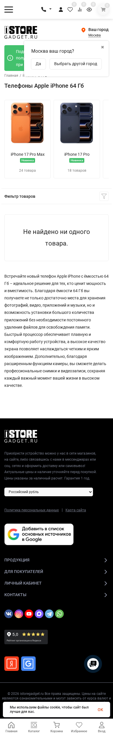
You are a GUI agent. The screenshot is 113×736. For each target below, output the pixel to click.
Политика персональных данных (31, 510)
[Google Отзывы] (28, 663)
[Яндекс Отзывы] (11, 663)
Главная (11, 75)
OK (100, 709)
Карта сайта (75, 510)
